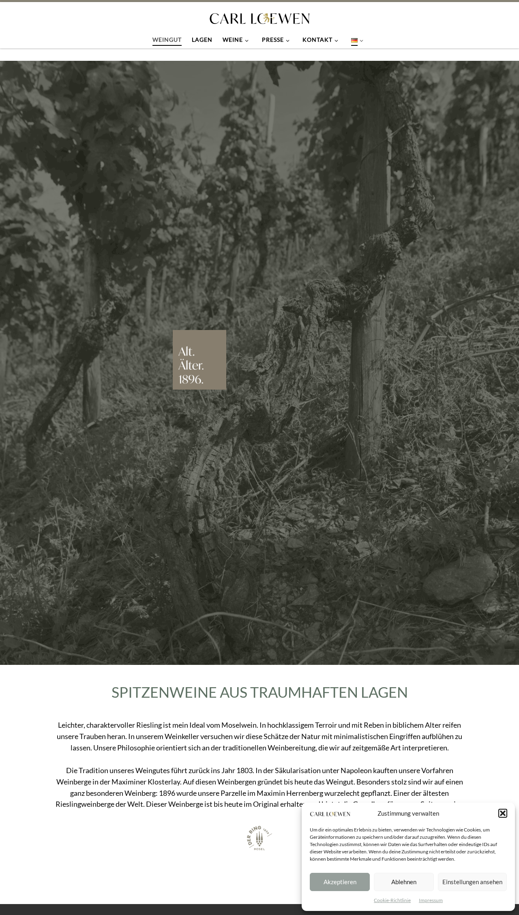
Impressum (431, 900)
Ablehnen (403, 881)
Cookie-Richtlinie (392, 900)
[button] (503, 813)
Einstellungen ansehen (472, 881)
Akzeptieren (340, 881)
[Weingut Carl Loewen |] (259, 17)
